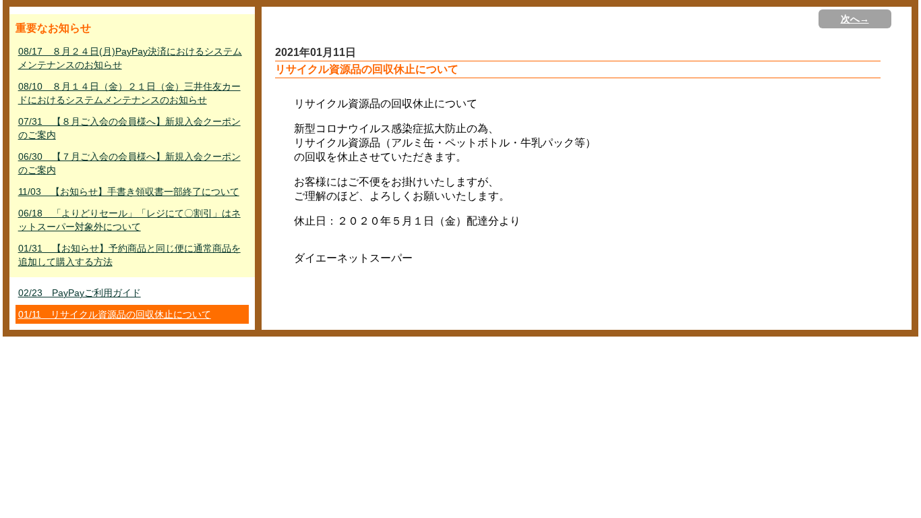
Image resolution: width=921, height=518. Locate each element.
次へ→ (855, 18)
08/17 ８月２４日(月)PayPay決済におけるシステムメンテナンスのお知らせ (130, 58)
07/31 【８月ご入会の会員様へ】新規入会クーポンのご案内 (129, 128)
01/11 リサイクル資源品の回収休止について (114, 314)
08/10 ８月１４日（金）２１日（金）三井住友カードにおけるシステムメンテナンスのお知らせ (129, 93)
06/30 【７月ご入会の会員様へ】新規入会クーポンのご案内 (129, 163)
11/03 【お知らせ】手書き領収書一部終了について (128, 191)
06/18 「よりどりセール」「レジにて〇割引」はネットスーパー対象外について (129, 220)
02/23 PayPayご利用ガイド (79, 292)
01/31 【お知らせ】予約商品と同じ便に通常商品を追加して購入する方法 (129, 255)
